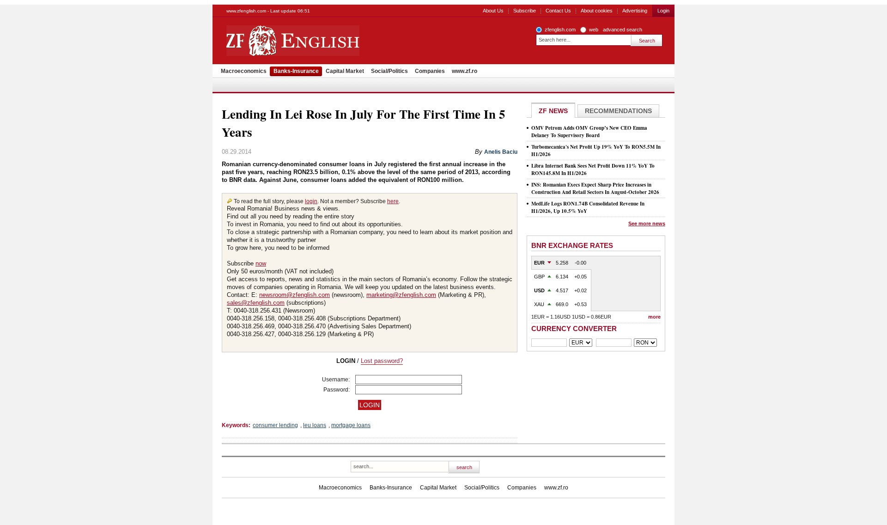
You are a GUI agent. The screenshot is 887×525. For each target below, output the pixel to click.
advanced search (622, 29)
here (393, 201)
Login (663, 10)
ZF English (325, 40)
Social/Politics (389, 71)
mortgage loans (351, 425)
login (311, 201)
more (654, 317)
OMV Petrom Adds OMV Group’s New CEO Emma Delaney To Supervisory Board (589, 131)
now (260, 263)
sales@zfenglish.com (256, 302)
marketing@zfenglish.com (401, 294)
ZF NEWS (553, 111)
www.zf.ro (464, 71)
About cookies (597, 10)
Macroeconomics (244, 71)
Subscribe (524, 10)
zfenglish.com (560, 29)
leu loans (314, 425)
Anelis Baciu (500, 152)
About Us (493, 10)
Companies (430, 71)
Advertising (634, 10)
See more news (646, 223)
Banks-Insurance (296, 71)
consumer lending (275, 425)
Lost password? (382, 360)
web (593, 29)
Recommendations (618, 111)
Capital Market (345, 71)
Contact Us (558, 10)
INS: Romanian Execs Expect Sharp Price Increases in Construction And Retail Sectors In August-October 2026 (595, 188)
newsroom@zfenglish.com (294, 294)
